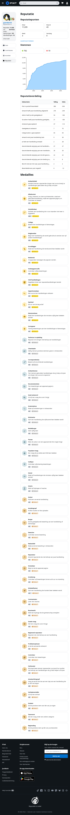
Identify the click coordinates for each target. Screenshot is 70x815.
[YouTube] (52, 790)
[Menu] (2, 3)
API (3, 762)
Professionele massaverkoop (24, 757)
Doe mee (22, 754)
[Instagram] (49, 790)
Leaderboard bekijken (27, 41)
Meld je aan (56, 756)
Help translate (6, 790)
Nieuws (22, 751)
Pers (21, 748)
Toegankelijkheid (7, 772)
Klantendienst (6, 751)
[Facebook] (41, 790)
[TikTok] (38, 790)
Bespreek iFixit (6, 754)
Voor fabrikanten (25, 764)
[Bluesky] (60, 790)
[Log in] (67, 3)
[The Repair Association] (67, 790)
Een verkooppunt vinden (27, 761)
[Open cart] (62, 3)
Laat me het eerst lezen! (53, 760)
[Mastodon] (56, 790)
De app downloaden (27, 769)
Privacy (4, 775)
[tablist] (9, 53)
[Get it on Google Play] (27, 779)
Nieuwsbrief (6, 759)
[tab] (9, 45)
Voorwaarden (6, 778)
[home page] (11, 3)
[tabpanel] (44, 372)
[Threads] (63, 790)
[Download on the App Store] (26, 773)
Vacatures (5, 757)
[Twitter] (45, 790)
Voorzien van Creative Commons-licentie (40, 812)
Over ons (5, 748)
